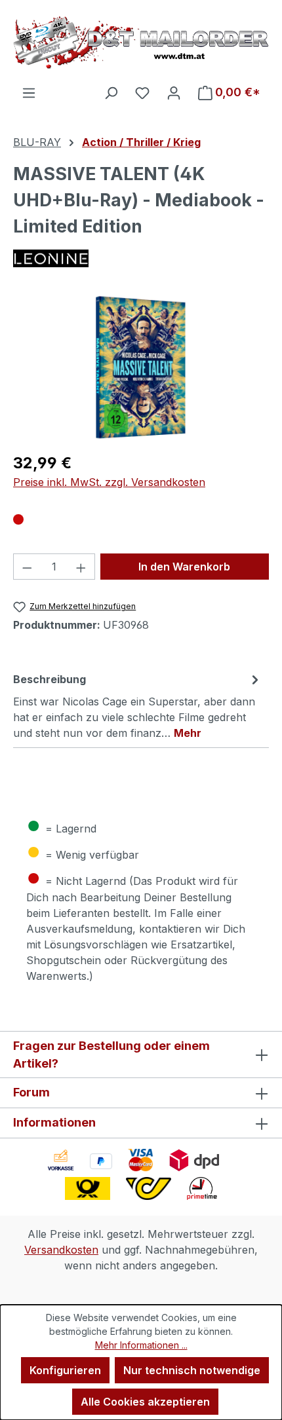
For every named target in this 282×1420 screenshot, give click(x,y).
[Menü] (29, 92)
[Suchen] (111, 92)
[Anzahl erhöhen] (81, 566)
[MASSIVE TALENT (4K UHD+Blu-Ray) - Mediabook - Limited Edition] (141, 367)
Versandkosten (61, 1249)
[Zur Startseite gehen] (141, 42)
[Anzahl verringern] (27, 566)
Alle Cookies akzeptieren (145, 1401)
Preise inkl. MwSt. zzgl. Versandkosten (109, 482)
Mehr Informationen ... (141, 1345)
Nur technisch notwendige (191, 1370)
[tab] (137, 705)
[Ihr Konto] (174, 92)
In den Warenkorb (184, 566)
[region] (141, 367)
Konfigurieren (65, 1370)
